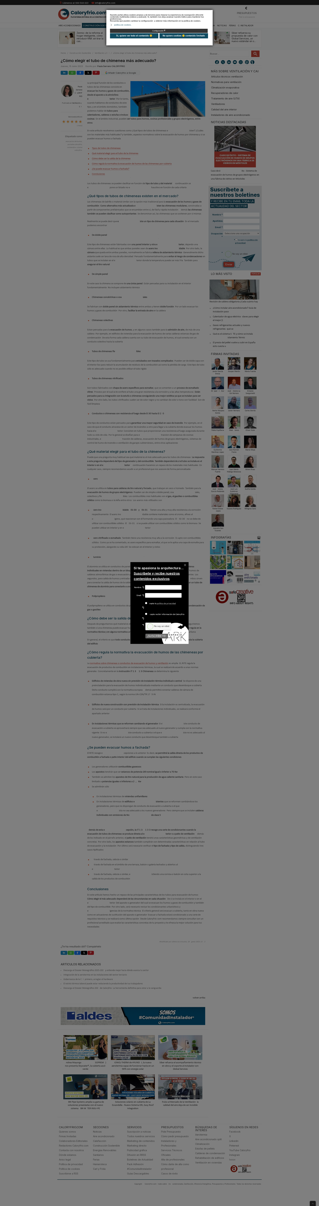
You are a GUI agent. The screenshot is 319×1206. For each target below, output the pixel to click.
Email (140, 595)
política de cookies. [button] (122, 25)
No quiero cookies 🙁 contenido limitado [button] (184, 35)
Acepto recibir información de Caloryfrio (166, 614)
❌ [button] (210, 12)
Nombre (139, 587)
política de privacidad (166, 604)
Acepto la (162, 604)
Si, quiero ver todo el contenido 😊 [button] (134, 35)
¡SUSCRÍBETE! (156, 636)
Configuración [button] (158, 31)
